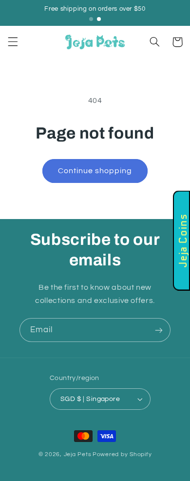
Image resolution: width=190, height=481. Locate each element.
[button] (12, 42)
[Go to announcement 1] (91, 19)
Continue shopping (95, 171)
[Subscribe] (159, 330)
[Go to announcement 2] (99, 19)
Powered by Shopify (122, 454)
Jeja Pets (78, 454)
